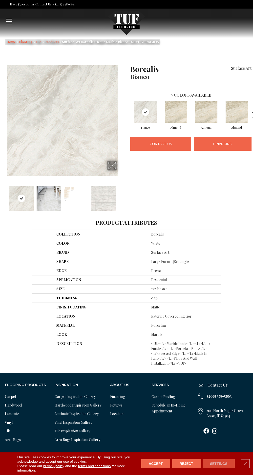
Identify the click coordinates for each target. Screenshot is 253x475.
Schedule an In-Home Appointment (168, 408)
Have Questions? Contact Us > (32, 4)
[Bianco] (145, 112)
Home (11, 42)
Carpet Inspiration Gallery (75, 396)
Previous (3, 195)
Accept (156, 464)
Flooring (25, 42)
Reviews (116, 405)
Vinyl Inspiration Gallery (73, 422)
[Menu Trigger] (9, 21)
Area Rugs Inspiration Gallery (77, 439)
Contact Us (161, 144)
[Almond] (176, 112)
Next (120, 195)
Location (117, 413)
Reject (186, 464)
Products (51, 42)
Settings (218, 464)
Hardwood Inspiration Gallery (78, 405)
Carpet (10, 396)
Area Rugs (13, 439)
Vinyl (9, 422)
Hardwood (13, 405)
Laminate (12, 413)
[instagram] (214, 431)
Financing (222, 144)
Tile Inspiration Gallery (72, 431)
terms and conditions (94, 466)
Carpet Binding (163, 396)
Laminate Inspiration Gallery (77, 413)
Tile (38, 42)
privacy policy (53, 466)
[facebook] (206, 431)
